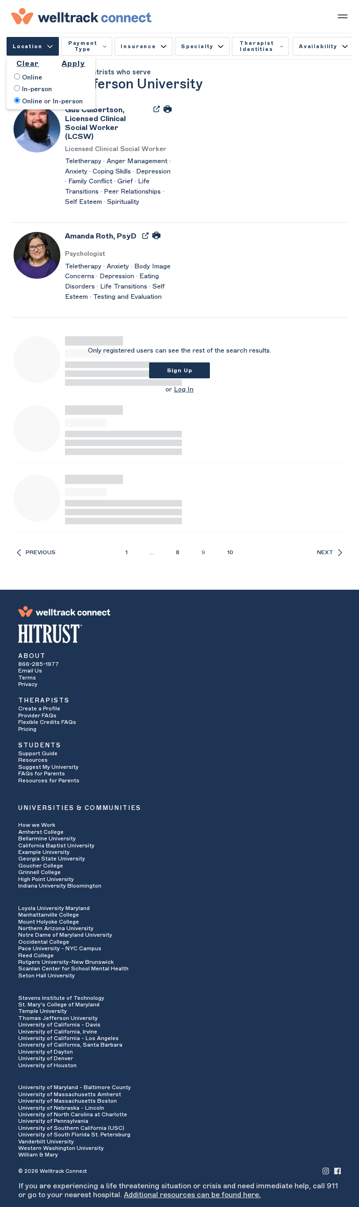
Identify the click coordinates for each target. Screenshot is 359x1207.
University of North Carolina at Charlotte (72, 1114)
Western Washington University (61, 1148)
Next (325, 552)
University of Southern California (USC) (71, 1128)
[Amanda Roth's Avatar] (37, 255)
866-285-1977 (38, 664)
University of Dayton (45, 1052)
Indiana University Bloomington (59, 886)
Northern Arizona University (55, 928)
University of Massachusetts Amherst (69, 1094)
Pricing (27, 729)
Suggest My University (48, 767)
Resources (33, 760)
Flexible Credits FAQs (47, 722)
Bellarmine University (47, 838)
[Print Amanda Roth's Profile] (156, 235)
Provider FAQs (37, 715)
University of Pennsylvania (53, 1121)
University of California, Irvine (57, 1031)
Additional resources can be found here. (192, 1195)
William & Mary (38, 1154)
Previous (41, 552)
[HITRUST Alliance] (179, 633)
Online (31, 77)
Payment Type (82, 46)
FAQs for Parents (41, 773)
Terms (27, 677)
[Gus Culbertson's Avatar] (37, 128)
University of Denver (45, 1058)
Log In (184, 389)
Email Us (30, 670)
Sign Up (180, 370)
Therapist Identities (256, 46)
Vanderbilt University (46, 1141)
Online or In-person (51, 101)
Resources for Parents (48, 780)
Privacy (27, 684)
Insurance (138, 46)
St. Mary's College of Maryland (59, 1004)
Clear (27, 63)
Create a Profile (39, 708)
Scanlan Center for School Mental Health (73, 968)
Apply (73, 63)
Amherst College (41, 832)
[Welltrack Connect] (81, 16)
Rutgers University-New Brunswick (66, 962)
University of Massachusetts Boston (67, 1101)
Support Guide (37, 753)
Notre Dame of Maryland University (65, 935)
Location (28, 46)
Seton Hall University (46, 975)
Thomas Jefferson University (58, 1018)
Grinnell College (39, 872)
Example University (44, 852)
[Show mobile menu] (342, 16)
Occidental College (43, 942)
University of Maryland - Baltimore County (74, 1087)
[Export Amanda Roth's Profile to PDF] (146, 235)
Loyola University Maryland (54, 908)
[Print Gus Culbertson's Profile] (167, 108)
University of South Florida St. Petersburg (74, 1134)
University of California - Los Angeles (68, 1038)
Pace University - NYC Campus (59, 948)
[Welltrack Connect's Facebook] (337, 1170)
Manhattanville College (48, 915)
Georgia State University (51, 858)
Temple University (42, 1011)
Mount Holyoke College (48, 922)
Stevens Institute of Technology (61, 998)
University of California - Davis (59, 1024)
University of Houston (47, 1065)
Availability (318, 46)
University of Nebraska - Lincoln (61, 1108)
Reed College (36, 955)
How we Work (36, 825)
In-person (36, 89)
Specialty (197, 46)
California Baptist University (56, 845)
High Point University (46, 879)
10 (230, 552)
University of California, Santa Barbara (70, 1045)
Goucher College (40, 865)
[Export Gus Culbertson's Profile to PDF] (157, 108)
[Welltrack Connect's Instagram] (326, 1170)
